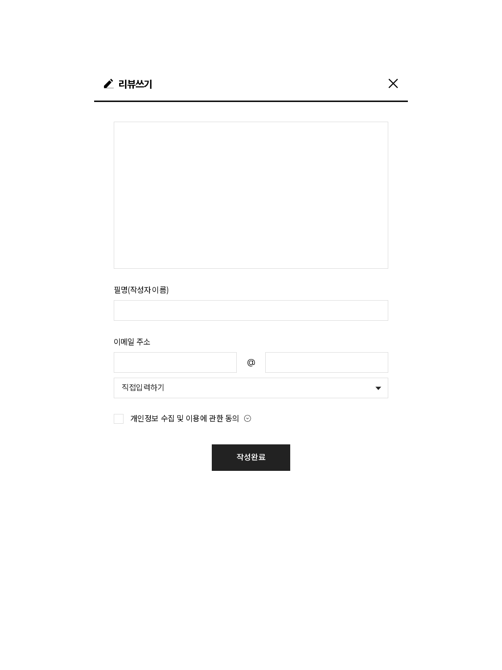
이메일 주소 (132, 342)
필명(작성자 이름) (141, 290)
